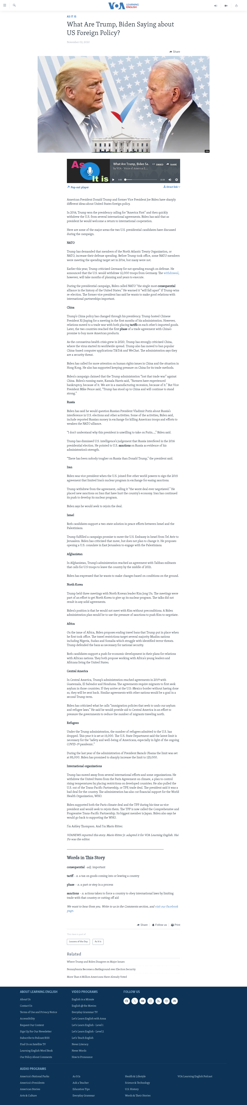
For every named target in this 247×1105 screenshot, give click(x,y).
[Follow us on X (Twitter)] (134, 1001)
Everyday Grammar (84, 1095)
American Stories (30, 1089)
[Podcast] (166, 1001)
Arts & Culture (28, 1095)
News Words (79, 1050)
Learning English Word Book (36, 1050)
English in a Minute (83, 999)
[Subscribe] (174, 1001)
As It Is (71, 16)
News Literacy (80, 1044)
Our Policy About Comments (36, 1057)
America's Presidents (32, 1083)
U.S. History (132, 1089)
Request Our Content (32, 1025)
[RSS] (158, 1001)
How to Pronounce (82, 1057)
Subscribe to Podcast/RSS (35, 1038)
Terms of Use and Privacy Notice (38, 1012)
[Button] (174, 52)
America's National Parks (34, 1076)
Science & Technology (137, 1083)
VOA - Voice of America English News (137, 168)
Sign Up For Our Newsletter (36, 1031)
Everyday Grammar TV (85, 1012)
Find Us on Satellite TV (33, 1044)
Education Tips (81, 1089)
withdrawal (171, 273)
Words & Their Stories (138, 1095)
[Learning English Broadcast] (216, 5)
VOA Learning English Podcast (195, 1076)
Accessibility (27, 1018)
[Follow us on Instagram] (150, 1001)
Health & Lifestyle (135, 1076)
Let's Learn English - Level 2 (88, 1031)
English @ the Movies (84, 1006)
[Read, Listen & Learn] (236, 5)
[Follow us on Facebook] (127, 1001)
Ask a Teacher (81, 1083)
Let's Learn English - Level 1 (87, 1025)
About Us (25, 999)
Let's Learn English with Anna (89, 1018)
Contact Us (26, 1006)
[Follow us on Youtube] (142, 1001)
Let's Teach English (82, 1038)
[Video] (226, 5)
